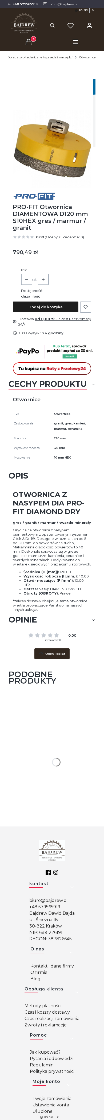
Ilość (24, 270)
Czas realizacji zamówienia (52, 1018)
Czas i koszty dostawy (47, 1012)
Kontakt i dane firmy (52, 966)
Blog (35, 978)
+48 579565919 (44, 906)
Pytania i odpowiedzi (51, 1058)
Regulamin (42, 1064)
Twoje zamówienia (52, 1098)
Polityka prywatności (52, 1071)
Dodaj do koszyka (46, 307)
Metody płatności (43, 1005)
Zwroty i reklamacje (46, 1024)
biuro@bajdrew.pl (48, 900)
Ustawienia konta (51, 1104)
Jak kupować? (45, 1052)
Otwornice (87, 57)
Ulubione (43, 1111)
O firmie (38, 972)
